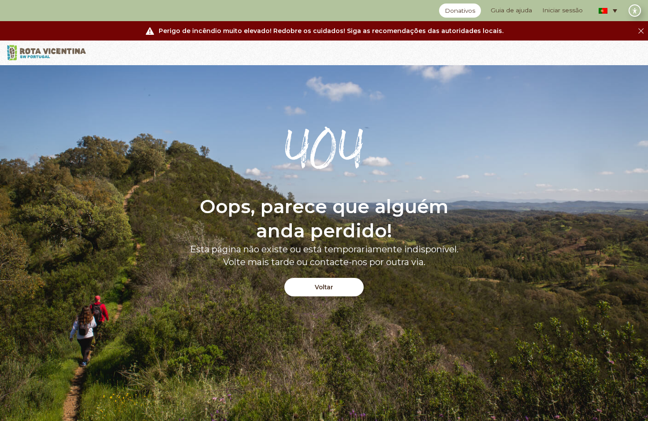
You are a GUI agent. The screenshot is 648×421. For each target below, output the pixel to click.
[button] (608, 10)
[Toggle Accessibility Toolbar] (635, 10)
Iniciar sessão (562, 10)
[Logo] (46, 53)
